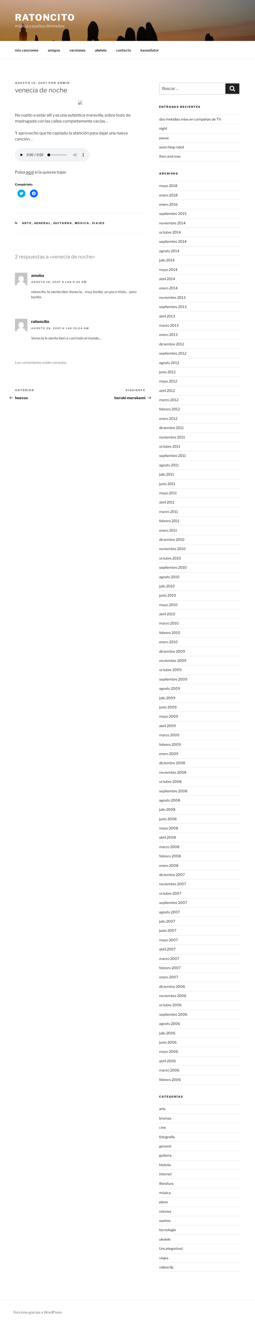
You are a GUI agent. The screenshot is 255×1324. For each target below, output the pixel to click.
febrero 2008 (170, 856)
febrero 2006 (170, 1079)
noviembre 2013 (172, 297)
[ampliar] (80, 103)
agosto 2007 (169, 912)
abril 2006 (167, 1061)
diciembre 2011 (171, 428)
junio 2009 (168, 707)
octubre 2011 (169, 446)
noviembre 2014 (172, 223)
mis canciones (26, 50)
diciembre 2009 (172, 651)
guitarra (62, 223)
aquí (30, 172)
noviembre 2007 (172, 884)
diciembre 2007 (172, 875)
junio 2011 (167, 484)
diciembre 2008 (172, 763)
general (42, 223)
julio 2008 (167, 809)
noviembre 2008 (172, 772)
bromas (165, 1118)
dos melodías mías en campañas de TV (190, 119)
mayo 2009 (168, 716)
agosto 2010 (169, 577)
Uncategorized (171, 1248)
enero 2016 (168, 204)
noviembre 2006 (172, 996)
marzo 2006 (169, 1070)
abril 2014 (167, 279)
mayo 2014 (168, 269)
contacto (123, 50)
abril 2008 (167, 837)
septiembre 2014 (173, 241)
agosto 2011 (169, 465)
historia (165, 1165)
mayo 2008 (168, 828)
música (82, 223)
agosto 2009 (169, 688)
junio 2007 (167, 930)
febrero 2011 (169, 521)
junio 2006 (168, 1042)
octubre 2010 (170, 558)
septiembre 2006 (173, 1014)
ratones (165, 1211)
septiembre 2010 (173, 567)
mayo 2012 (168, 381)
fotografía (167, 1137)
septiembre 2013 (173, 307)
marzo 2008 (169, 847)
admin (63, 83)
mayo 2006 (168, 1051)
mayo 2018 (168, 186)
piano (163, 1202)
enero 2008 (168, 865)
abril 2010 (167, 614)
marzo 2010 (169, 623)
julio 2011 (166, 474)
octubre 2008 (170, 781)
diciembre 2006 (172, 986)
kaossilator (149, 50)
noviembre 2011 (172, 437)
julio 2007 (167, 921)
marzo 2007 (169, 958)
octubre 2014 (170, 232)
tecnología (167, 1230)
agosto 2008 (169, 800)
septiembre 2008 (173, 791)
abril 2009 (167, 726)
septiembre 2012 (172, 353)
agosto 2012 (169, 363)
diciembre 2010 (172, 539)
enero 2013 (168, 334)
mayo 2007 (168, 940)
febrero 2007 (170, 968)
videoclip (166, 1267)
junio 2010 (167, 595)
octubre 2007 (170, 893)
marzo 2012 (168, 400)
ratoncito (45, 17)
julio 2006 (167, 1033)
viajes (98, 223)
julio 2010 (167, 586)
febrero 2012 (169, 409)
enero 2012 (168, 418)
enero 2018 (168, 195)
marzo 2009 (169, 735)
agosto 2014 (169, 251)
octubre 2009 (170, 670)
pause (164, 138)
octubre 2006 (170, 1005)
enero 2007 (168, 977)
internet (165, 1174)
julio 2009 (167, 698)
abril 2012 (167, 390)
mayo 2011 (168, 493)
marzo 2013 (169, 325)
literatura (166, 1183)
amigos (54, 50)
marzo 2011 (168, 511)
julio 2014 (167, 260)
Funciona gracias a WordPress (37, 1312)
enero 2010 (168, 642)
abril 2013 (167, 316)
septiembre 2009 (173, 679)
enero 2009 (168, 754)
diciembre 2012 (171, 344)
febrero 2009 (170, 744)
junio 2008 (168, 819)
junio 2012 (167, 372)
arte (27, 223)
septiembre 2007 (173, 902)
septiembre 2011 (172, 455)
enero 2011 (168, 530)
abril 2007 (167, 949)
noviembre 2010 (172, 549)
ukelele (101, 50)
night (163, 128)
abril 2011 (167, 502)
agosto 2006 (169, 1023)
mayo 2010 (168, 605)
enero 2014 (168, 288)
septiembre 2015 (173, 213)
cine (162, 1127)
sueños (165, 1220)
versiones (77, 50)
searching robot (171, 147)
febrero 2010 (169, 632)
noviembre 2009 (172, 660)
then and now (170, 156)
